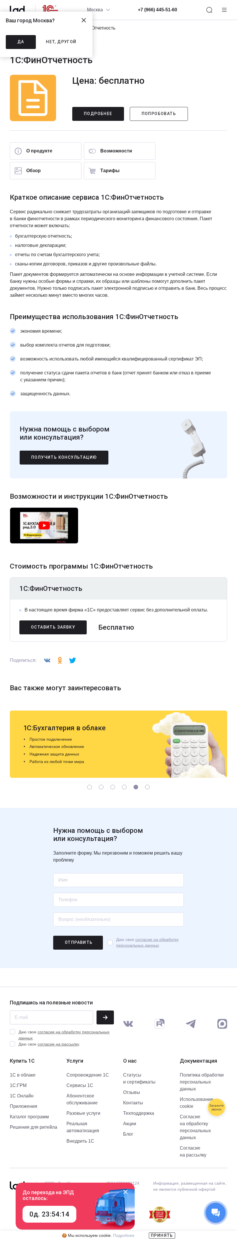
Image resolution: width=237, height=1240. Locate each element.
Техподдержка (138, 1113)
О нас (130, 1061)
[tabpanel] (118, 744)
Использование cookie (196, 1103)
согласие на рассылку (58, 1044)
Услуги (74, 1061)
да (20, 41)
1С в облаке (23, 1075)
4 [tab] (124, 787)
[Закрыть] (125, 1192)
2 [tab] (101, 787)
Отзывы (131, 1092)
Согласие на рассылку (193, 1151)
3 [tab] (113, 787)
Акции (129, 1123)
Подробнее (98, 113)
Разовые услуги (83, 1113)
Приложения (23, 1106)
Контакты (133, 1102)
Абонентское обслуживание (82, 1099)
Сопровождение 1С (87, 1075)
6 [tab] (148, 787)
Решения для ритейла (33, 1127)
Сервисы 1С (79, 1085)
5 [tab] (136, 787)
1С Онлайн (22, 1095)
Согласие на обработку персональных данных (195, 1127)
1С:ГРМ (18, 1085)
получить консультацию (64, 457)
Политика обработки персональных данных (202, 1082)
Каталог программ (29, 1116)
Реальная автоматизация (82, 1127)
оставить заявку (53, 627)
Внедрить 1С (80, 1141)
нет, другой (61, 41)
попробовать (159, 113)
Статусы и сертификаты (139, 1078)
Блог (128, 1134)
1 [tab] (90, 787)
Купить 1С (22, 1061)
